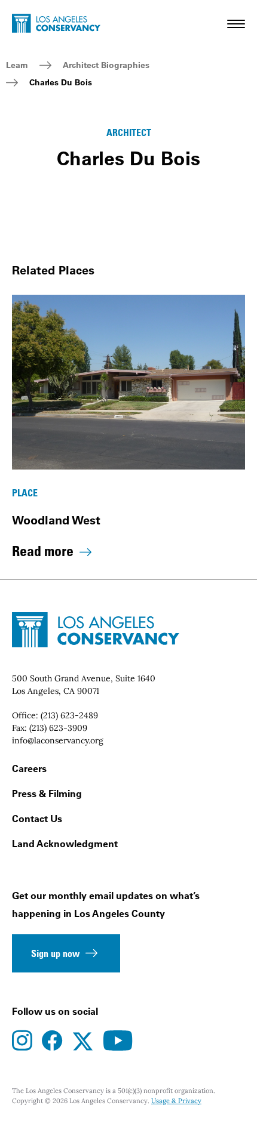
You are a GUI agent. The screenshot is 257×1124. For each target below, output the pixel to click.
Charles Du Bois (60, 82)
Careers (29, 768)
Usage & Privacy (176, 1101)
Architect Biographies (106, 65)
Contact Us (37, 819)
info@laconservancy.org (57, 740)
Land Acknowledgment (65, 844)
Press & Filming (47, 793)
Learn (17, 65)
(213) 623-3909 (58, 727)
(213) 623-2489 (69, 715)
